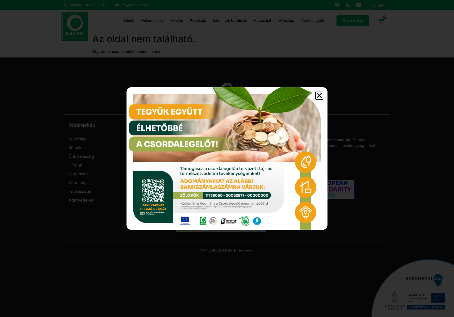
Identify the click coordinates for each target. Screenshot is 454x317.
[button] (319, 95)
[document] (227, 158)
